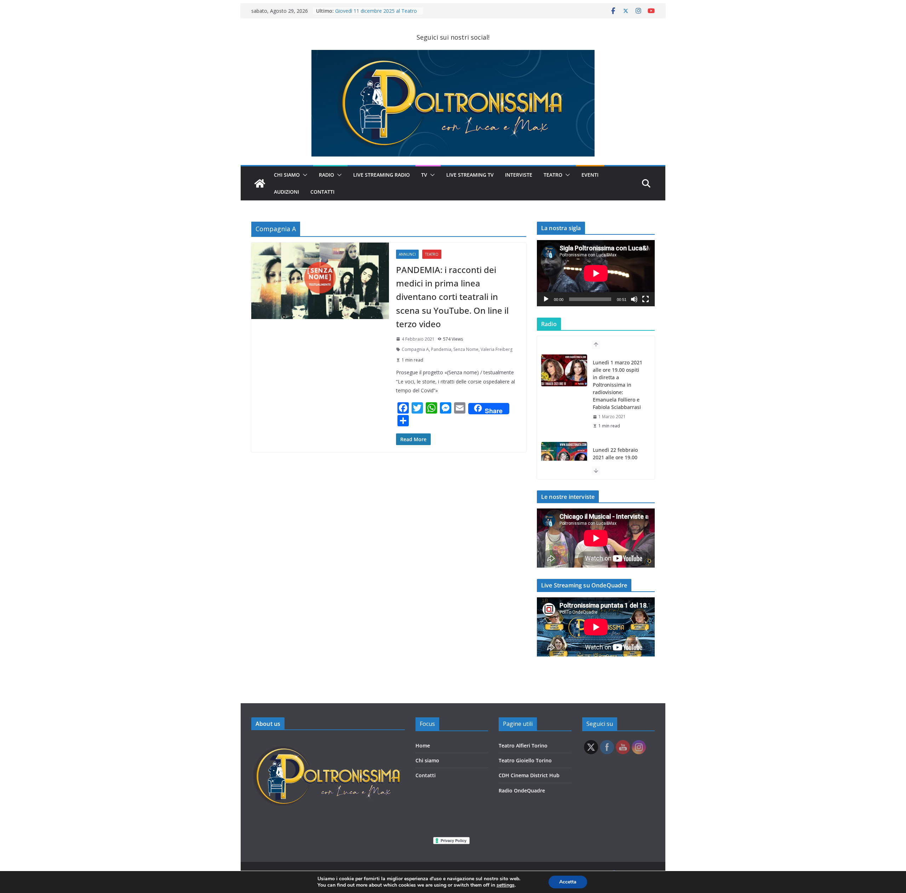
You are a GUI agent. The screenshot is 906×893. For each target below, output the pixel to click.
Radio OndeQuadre (522, 790)
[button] (304, 175)
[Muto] (634, 299)
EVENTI (589, 174)
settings (506, 885)
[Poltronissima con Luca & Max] (259, 183)
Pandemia (441, 349)
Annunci (407, 254)
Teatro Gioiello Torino (525, 760)
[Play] (546, 299)
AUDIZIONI (286, 191)
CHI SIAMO (287, 174)
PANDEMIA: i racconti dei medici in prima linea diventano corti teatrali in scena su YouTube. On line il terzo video (452, 297)
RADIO (326, 174)
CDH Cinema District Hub (529, 775)
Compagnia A (415, 349)
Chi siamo (427, 760)
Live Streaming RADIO (381, 174)
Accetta (568, 881)
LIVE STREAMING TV (470, 174)
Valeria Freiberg (496, 349)
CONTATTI (322, 191)
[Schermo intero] (645, 299)
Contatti (425, 775)
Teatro (553, 174)
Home (422, 745)
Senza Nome (465, 349)
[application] (596, 273)
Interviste (518, 174)
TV (424, 174)
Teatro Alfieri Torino (523, 745)
